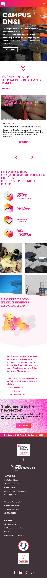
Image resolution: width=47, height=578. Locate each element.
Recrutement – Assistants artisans (22, 126)
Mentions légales (10, 524)
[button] (44, 3)
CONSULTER (23, 142)
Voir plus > (6, 88)
